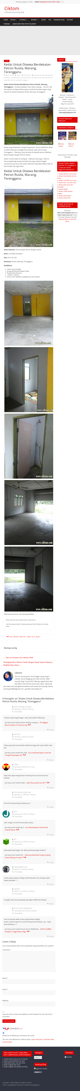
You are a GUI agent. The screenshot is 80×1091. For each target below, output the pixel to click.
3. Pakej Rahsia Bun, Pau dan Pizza (13, 1063)
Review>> (34, 20)
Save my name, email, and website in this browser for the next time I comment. (27, 1015)
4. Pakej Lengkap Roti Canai (11, 1065)
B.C (15, 839)
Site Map (70, 20)
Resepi (43, 20)
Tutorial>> (23, 20)
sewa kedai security (9, 80)
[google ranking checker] (40, 1069)
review (6, 61)
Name (5, 978)
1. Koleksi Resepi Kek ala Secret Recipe (15, 1059)
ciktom (19, 75)
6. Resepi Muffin (62, 189)
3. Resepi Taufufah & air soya (66, 180)
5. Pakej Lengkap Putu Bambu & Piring (14, 1067)
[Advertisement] (40, 40)
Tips (49, 20)
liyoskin (17, 889)
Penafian (69, 1057)
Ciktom (11, 8)
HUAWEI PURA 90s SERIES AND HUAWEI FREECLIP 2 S (50, 3)
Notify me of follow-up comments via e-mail (18, 1035)
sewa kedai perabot (47, 77)
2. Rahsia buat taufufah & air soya (13, 1061)
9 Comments (26, 75)
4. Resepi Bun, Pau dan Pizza (66, 182)
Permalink (18, 712)
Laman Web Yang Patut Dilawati (24, 24)
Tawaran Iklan (58, 20)
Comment (6, 950)
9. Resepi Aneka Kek (63, 198)
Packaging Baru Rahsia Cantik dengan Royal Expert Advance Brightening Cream (27, 663)
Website (5, 1001)
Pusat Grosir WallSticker (23, 908)
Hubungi (7, 24)
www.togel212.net (20, 867)
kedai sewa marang (38, 75)
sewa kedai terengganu (21, 80)
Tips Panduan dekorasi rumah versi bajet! (25, 637)
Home (6, 20)
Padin (16, 764)
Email (5, 989)
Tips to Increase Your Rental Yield (18, 657)
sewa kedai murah (36, 77)
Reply (52, 730)
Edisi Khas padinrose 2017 (36, 783)
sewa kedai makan (25, 77)
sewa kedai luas (15, 77)
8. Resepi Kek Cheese (64, 196)
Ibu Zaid (17, 734)
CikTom (12, 20)
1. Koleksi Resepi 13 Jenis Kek (66, 174)
